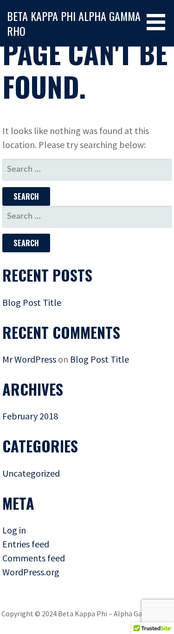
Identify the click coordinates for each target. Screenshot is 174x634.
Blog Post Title (31, 302)
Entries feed (25, 544)
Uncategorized (31, 473)
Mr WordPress (29, 359)
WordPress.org (30, 572)
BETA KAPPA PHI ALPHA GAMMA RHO (74, 23)
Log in (14, 530)
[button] (159, 22)
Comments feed (33, 558)
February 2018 (30, 416)
